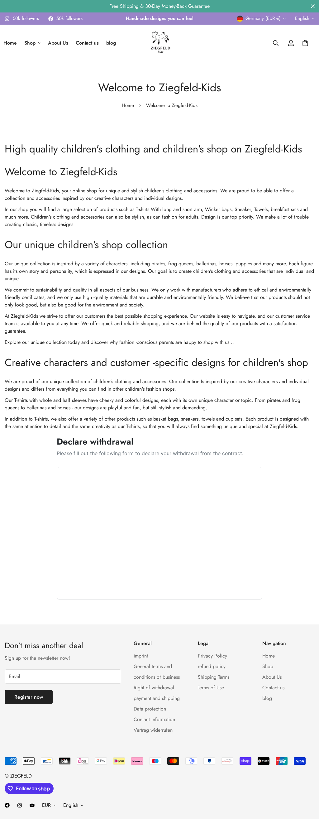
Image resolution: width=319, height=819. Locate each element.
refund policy (212, 666)
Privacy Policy (212, 655)
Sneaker (243, 209)
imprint (141, 655)
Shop (30, 42)
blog (111, 42)
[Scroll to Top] (307, 785)
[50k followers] (7, 805)
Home (128, 105)
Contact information (154, 719)
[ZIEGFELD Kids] (159, 43)
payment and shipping (157, 698)
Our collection (184, 381)
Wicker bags (218, 209)
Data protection (150, 708)
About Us (58, 42)
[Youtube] (32, 805)
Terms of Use (211, 687)
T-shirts (143, 209)
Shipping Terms (213, 677)
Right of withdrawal (154, 687)
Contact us (87, 42)
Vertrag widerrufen (153, 730)
